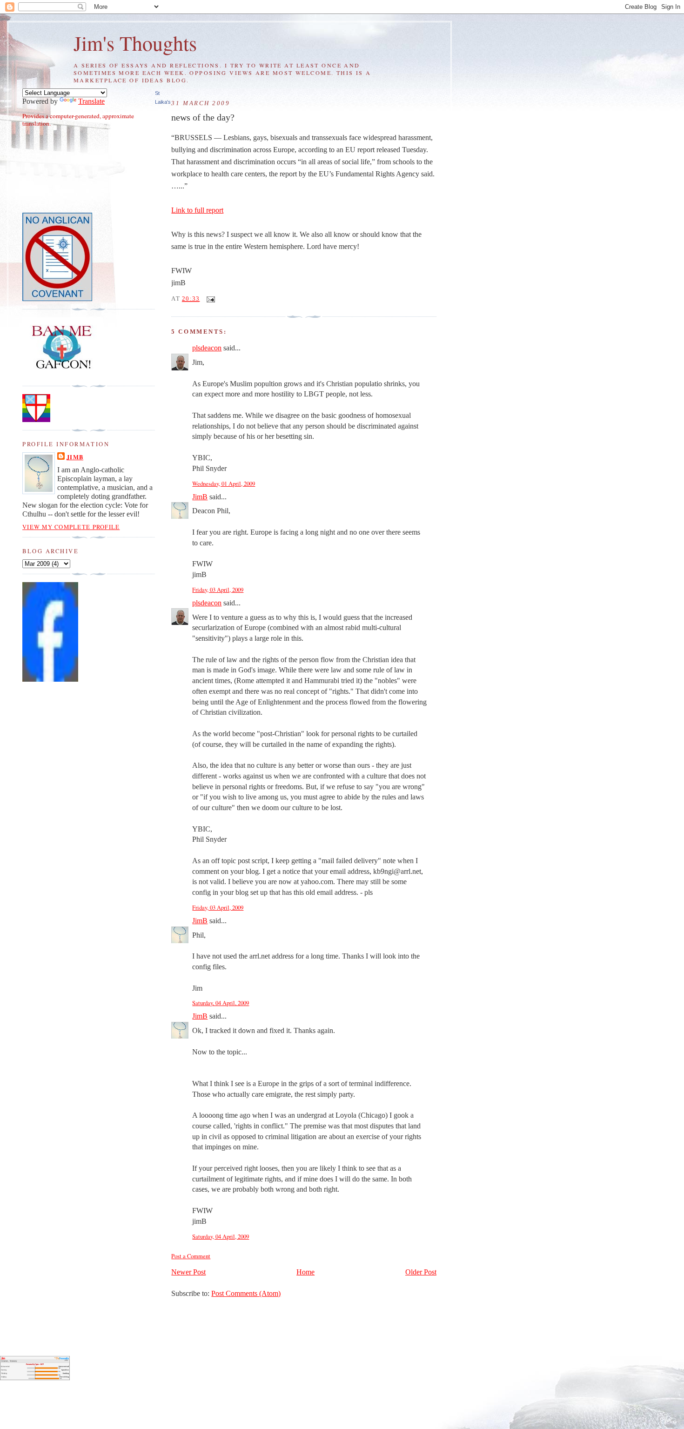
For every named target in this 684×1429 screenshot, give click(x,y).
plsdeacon (206, 348)
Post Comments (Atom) (246, 1293)
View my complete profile (71, 527)
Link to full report (197, 210)
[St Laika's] (50, 679)
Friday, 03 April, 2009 (217, 590)
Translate (91, 101)
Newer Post (188, 1272)
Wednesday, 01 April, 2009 (223, 484)
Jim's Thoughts (135, 42)
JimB (200, 497)
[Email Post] (209, 298)
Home (305, 1272)
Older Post (420, 1272)
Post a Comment (190, 1256)
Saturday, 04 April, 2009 (220, 1003)
